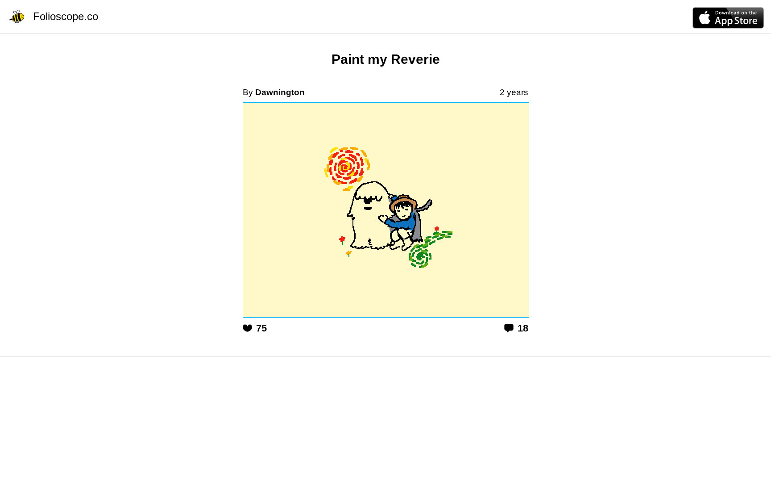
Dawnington (280, 92)
